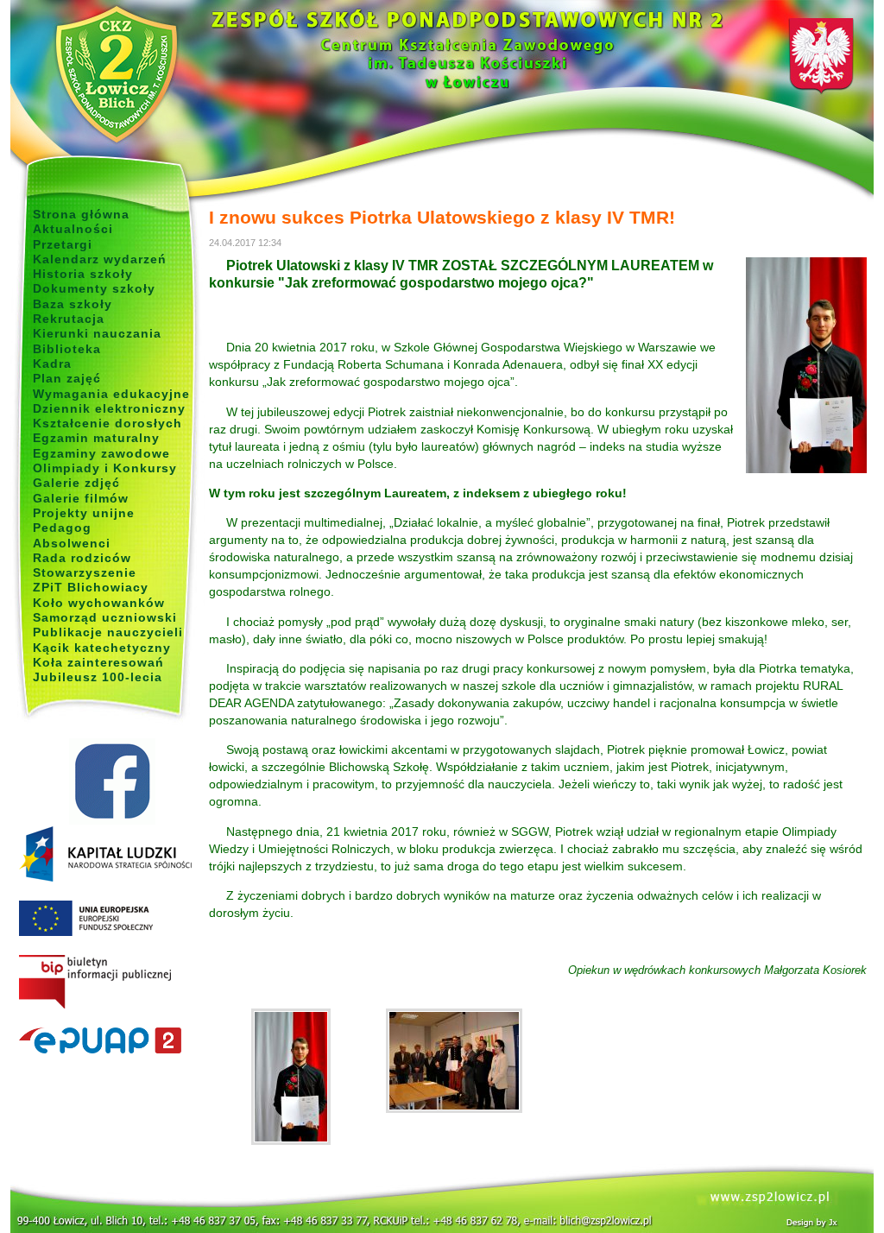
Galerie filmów (81, 498)
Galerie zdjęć (76, 483)
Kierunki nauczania (97, 333)
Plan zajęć (67, 378)
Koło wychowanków (99, 603)
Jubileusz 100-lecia (97, 677)
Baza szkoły (72, 304)
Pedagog (62, 527)
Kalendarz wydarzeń (100, 259)
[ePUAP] (112, 1041)
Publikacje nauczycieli (108, 632)
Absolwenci (71, 543)
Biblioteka (67, 349)
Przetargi (62, 244)
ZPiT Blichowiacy (90, 587)
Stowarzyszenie (84, 572)
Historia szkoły (83, 274)
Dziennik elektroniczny (109, 408)
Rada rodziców (82, 558)
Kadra (52, 363)
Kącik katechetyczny (102, 647)
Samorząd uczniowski (105, 617)
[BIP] (112, 982)
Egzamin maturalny (96, 438)
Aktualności (73, 229)
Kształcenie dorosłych (107, 423)
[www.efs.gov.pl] (105, 878)
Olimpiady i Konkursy (105, 468)
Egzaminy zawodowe (101, 453)
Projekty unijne (84, 513)
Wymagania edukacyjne (111, 394)
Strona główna (81, 214)
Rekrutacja (68, 319)
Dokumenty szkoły (94, 288)
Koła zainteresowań (98, 662)
